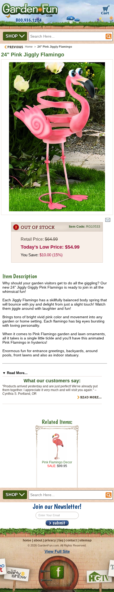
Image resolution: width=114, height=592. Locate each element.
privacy (50, 540)
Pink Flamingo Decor (57, 462)
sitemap (85, 540)
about (38, 540)
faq (60, 540)
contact (71, 540)
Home (29, 46)
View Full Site (57, 551)
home (27, 540)
